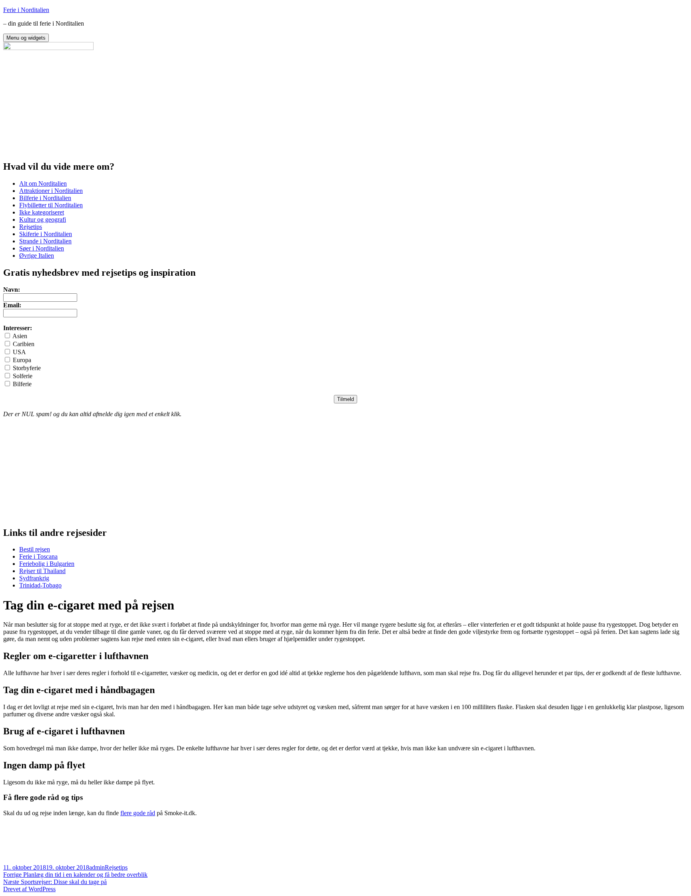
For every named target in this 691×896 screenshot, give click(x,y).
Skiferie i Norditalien (45, 234)
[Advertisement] (63, 102)
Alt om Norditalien (43, 183)
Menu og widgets (26, 38)
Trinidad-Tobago (40, 585)
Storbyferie (27, 368)
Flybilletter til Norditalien (51, 205)
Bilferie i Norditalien (45, 197)
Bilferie (22, 384)
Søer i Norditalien (41, 248)
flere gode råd (137, 813)
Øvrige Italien (36, 255)
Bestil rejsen (34, 549)
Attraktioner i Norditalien (51, 190)
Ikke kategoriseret (41, 212)
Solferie (22, 376)
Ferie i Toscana (38, 556)
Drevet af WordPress (29, 889)
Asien (19, 336)
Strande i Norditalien (45, 241)
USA (19, 352)
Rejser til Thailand (42, 570)
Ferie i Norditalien (26, 9)
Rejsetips (30, 226)
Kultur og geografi (42, 219)
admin (97, 867)
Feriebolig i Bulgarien (46, 563)
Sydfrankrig (34, 578)
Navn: (11, 289)
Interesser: (17, 328)
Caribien (23, 344)
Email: (12, 305)
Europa (22, 360)
